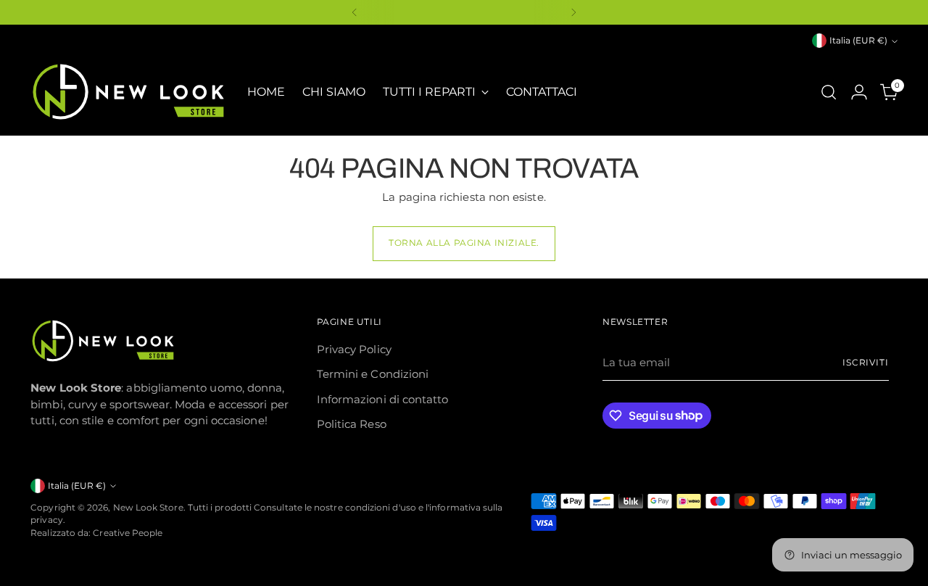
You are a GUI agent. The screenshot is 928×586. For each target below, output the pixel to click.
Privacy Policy (354, 349)
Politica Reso (351, 424)
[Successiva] (573, 12)
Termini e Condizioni (373, 374)
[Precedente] (354, 12)
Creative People (127, 533)
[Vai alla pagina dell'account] (859, 92)
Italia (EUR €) (858, 41)
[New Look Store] (128, 91)
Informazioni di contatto (383, 399)
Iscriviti (865, 363)
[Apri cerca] (828, 92)
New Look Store (148, 508)
